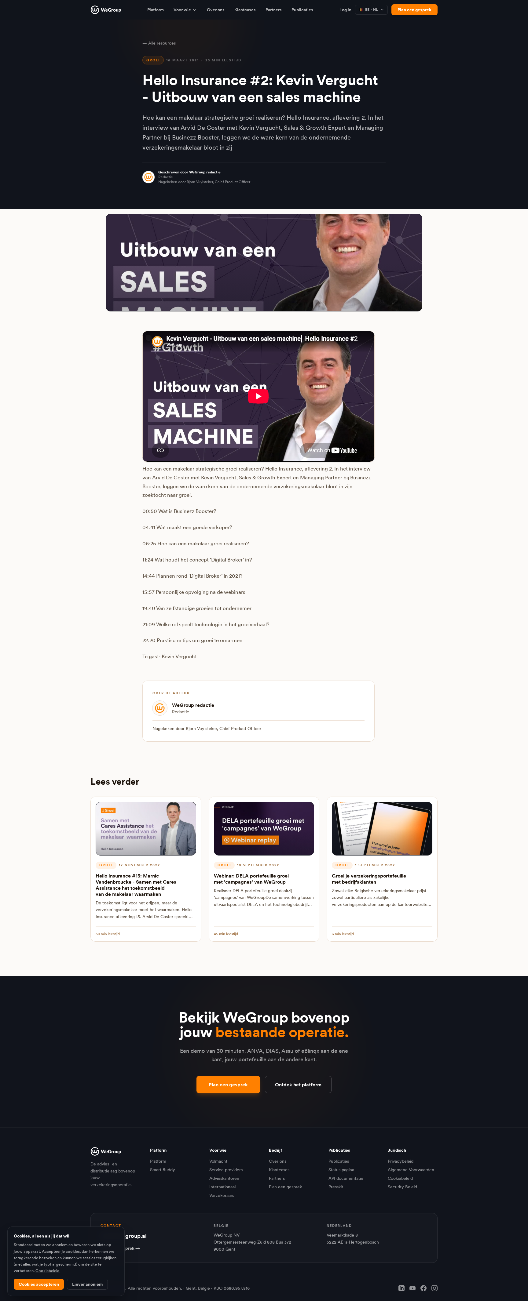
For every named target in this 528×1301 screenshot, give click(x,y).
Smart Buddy (162, 1169)
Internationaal (222, 1187)
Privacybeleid (400, 1161)
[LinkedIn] (401, 1288)
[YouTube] (412, 1288)
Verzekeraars (221, 1195)
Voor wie (182, 10)
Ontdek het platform (298, 1084)
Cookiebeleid (400, 1178)
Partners (274, 10)
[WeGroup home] (105, 9)
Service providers (226, 1169)
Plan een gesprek (414, 10)
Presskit (335, 1187)
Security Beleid (402, 1187)
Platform (155, 10)
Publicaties (302, 10)
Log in (345, 10)
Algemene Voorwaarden (411, 1169)
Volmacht (218, 1161)
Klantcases (245, 10)
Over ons (216, 10)
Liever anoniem (87, 1284)
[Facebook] (423, 1288)
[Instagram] (434, 1288)
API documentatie (345, 1178)
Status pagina (341, 1169)
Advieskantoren (224, 1178)
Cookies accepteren (39, 1284)
